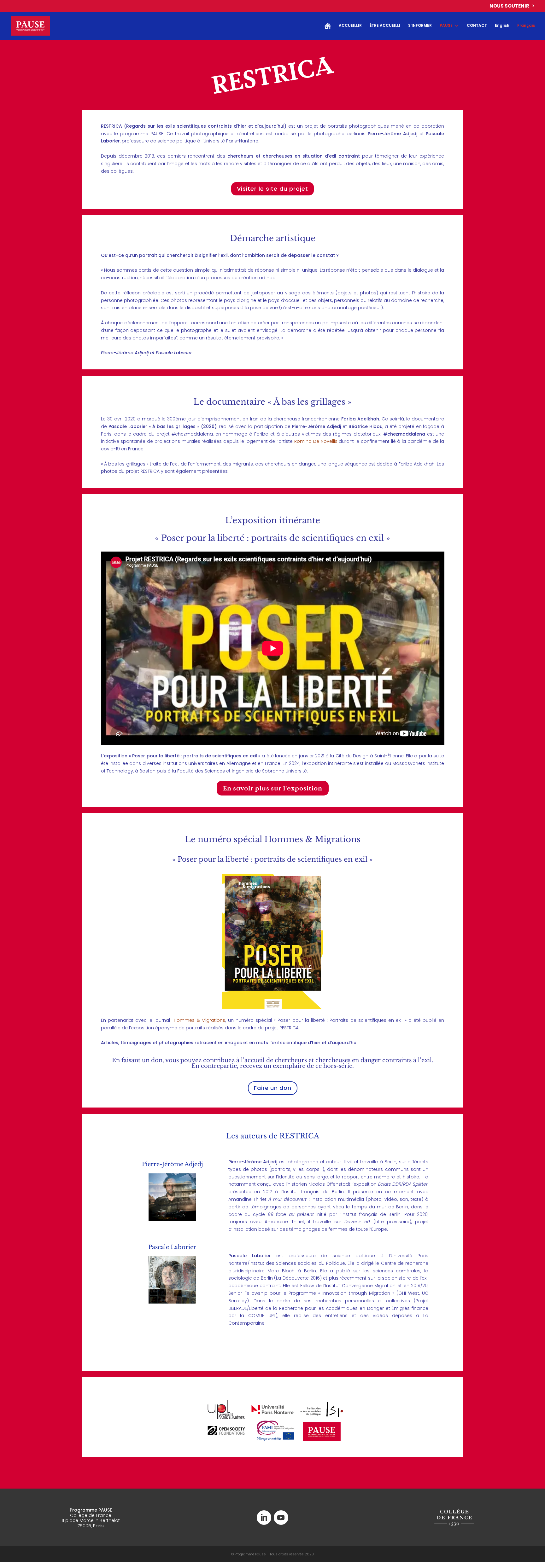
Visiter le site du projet (272, 189)
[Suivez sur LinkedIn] (264, 1517)
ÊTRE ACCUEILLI (385, 25)
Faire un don (272, 1088)
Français (526, 25)
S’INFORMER (420, 25)
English (502, 25)
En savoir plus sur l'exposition (272, 788)
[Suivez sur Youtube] (281, 1517)
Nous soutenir (509, 6)
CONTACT (477, 25)
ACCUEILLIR (350, 25)
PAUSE (446, 25)
